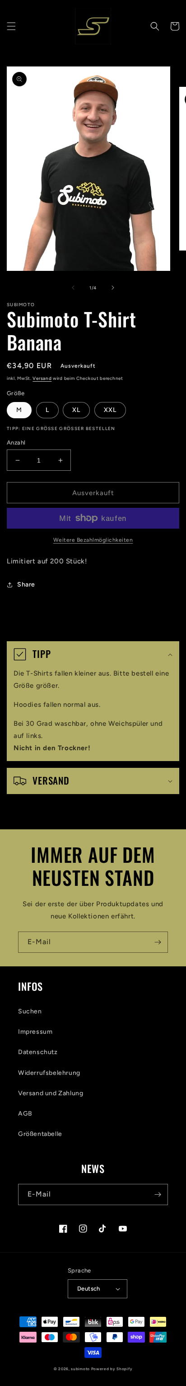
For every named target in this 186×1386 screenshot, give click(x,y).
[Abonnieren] (157, 942)
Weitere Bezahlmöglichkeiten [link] (93, 540)
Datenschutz (38, 1052)
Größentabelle (40, 1134)
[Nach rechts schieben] (113, 288)
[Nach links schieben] (73, 288)
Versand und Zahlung (50, 1093)
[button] (11, 26)
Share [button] (26, 584)
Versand (42, 378)
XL (76, 410)
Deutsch (88, 1288)
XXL (110, 410)
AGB (25, 1113)
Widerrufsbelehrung (49, 1073)
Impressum (35, 1032)
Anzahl (16, 442)
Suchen (30, 1011)
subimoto (80, 1369)
